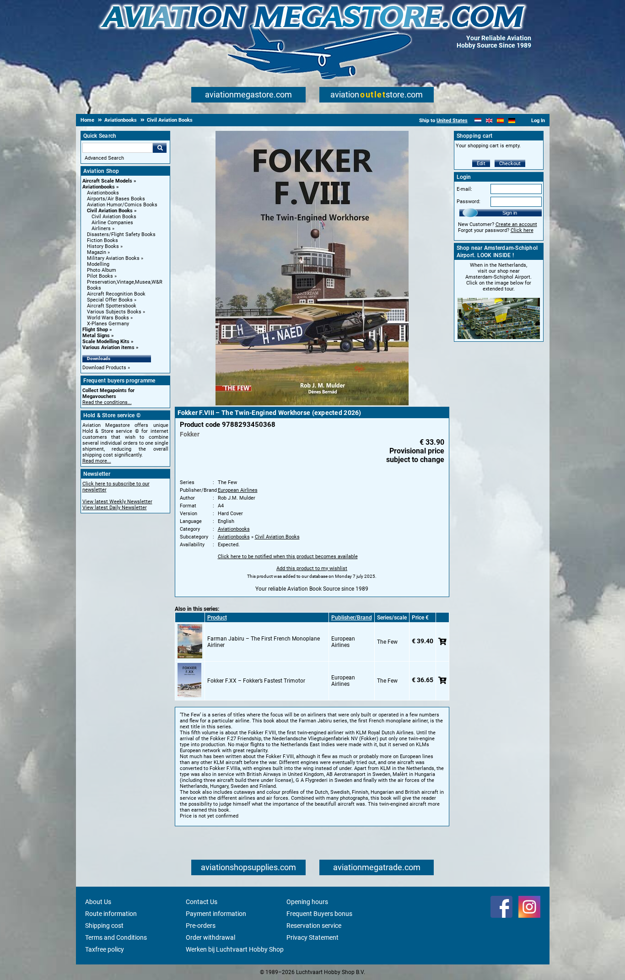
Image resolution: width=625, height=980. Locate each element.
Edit (481, 164)
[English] (489, 121)
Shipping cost (104, 925)
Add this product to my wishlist (311, 568)
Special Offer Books (110, 300)
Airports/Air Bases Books (116, 199)
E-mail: (464, 189)
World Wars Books (108, 318)
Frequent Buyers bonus (319, 913)
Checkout (510, 164)
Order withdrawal (210, 937)
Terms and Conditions (116, 937)
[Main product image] (312, 403)
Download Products (104, 368)
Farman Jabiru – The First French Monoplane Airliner (263, 641)
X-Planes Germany (108, 324)
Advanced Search (104, 158)
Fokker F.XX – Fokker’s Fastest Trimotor (256, 681)
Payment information (216, 913)
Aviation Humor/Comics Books (122, 205)
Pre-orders (201, 925)
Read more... (96, 461)
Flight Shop (95, 330)
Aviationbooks (98, 187)
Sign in (509, 212)
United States (452, 121)
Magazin (96, 252)
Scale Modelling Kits (105, 342)
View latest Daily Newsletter (114, 508)
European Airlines (238, 490)
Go (160, 148)
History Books (103, 246)
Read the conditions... (107, 402)
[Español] (500, 121)
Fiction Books (102, 240)
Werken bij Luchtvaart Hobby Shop (235, 949)
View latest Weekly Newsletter (117, 502)
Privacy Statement (312, 937)
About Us (98, 901)
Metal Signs (96, 336)
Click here (522, 230)
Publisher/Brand (351, 617)
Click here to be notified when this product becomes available (288, 557)
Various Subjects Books (114, 312)
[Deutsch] (511, 121)
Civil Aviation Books (110, 211)
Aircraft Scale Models (107, 181)
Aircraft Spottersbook (111, 306)
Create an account (516, 224)
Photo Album (101, 270)
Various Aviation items (108, 347)
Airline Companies (112, 223)
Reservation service (313, 925)
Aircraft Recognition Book (116, 294)
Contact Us (201, 901)
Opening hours (307, 901)
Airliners (101, 229)
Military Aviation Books (113, 258)
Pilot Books (100, 276)
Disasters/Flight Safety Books (121, 234)
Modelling (98, 264)
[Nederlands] (477, 121)
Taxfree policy (104, 949)
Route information (111, 913)
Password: (468, 202)
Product (217, 617)
